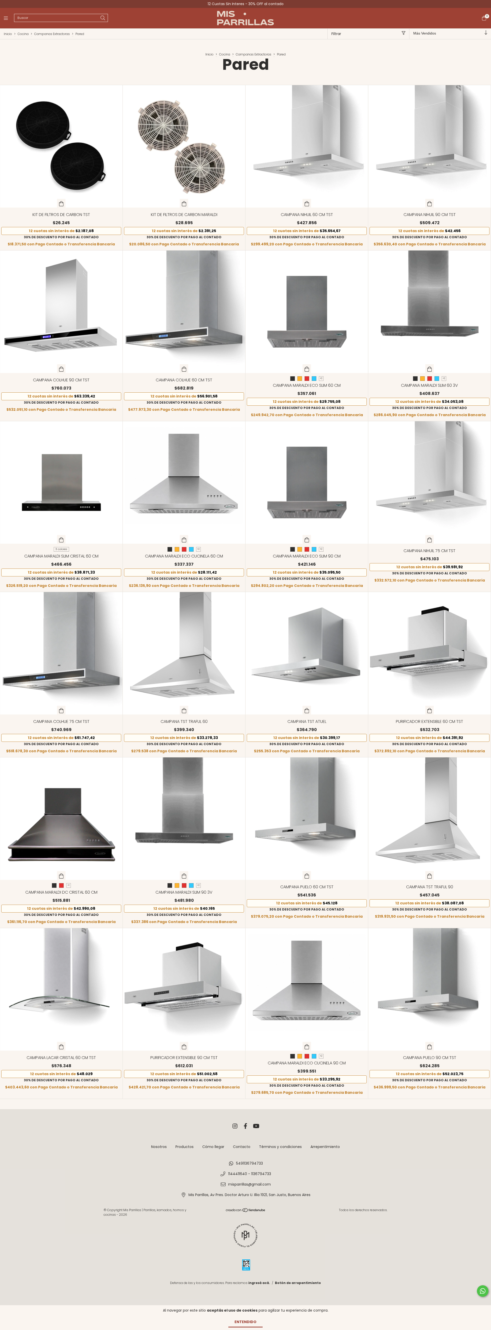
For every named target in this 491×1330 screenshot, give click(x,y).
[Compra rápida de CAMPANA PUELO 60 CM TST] (307, 875)
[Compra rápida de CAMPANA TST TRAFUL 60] (184, 710)
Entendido (245, 1321)
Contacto (241, 1146)
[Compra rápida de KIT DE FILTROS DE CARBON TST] (61, 203)
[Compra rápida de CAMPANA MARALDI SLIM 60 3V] (429, 368)
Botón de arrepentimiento (298, 1283)
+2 (321, 378)
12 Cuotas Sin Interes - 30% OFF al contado (246, 3)
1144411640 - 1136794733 (249, 1173)
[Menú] (9, 18)
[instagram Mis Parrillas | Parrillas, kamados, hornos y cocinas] (235, 1126)
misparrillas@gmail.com (249, 1184)
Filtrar (336, 33)
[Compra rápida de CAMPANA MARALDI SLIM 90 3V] (184, 875)
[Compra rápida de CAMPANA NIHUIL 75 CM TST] (429, 539)
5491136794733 (249, 1163)
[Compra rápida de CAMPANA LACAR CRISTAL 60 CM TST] (61, 1046)
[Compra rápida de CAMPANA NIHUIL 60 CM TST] (307, 203)
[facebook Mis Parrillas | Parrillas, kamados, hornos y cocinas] (245, 1126)
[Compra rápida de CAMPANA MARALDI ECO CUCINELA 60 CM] (184, 539)
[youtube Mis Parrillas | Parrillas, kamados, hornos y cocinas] (256, 1126)
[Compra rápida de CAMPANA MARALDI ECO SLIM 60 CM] (307, 368)
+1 (69, 885)
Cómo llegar (213, 1146)
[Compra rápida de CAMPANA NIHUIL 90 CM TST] (429, 203)
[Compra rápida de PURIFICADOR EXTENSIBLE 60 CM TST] (429, 710)
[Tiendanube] (245, 1211)
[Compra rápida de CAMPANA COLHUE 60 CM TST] (184, 368)
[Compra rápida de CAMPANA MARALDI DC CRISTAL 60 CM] (61, 875)
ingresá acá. (259, 1283)
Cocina (23, 34)
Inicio (8, 34)
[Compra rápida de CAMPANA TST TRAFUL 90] (429, 875)
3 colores (61, 549)
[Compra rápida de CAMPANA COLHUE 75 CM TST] (61, 710)
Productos (184, 1146)
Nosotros (159, 1146)
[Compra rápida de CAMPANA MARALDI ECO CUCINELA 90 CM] (307, 1046)
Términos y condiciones (280, 1146)
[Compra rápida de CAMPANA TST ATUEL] (307, 710)
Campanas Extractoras (52, 34)
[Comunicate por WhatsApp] (482, 1291)
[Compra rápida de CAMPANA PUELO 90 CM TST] (429, 1046)
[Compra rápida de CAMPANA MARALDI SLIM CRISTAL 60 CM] (61, 539)
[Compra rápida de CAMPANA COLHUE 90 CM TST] (61, 368)
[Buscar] (103, 18)
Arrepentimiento (325, 1146)
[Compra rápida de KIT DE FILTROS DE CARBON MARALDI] (184, 203)
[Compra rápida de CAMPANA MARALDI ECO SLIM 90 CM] (307, 539)
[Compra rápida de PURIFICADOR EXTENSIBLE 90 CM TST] (184, 1046)
